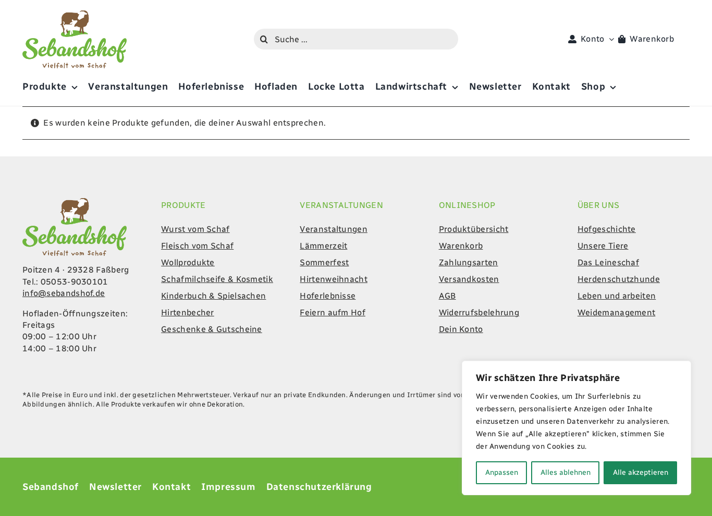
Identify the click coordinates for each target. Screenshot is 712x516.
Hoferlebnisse (327, 296)
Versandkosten (469, 279)
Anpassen (501, 472)
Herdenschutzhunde (619, 279)
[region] (576, 428)
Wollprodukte (188, 262)
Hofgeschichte (607, 229)
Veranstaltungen (333, 229)
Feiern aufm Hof (332, 312)
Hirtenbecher (187, 312)
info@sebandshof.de (63, 293)
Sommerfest (324, 262)
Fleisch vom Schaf (197, 246)
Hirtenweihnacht (333, 279)
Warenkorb (461, 246)
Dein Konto (461, 329)
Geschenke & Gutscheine (211, 329)
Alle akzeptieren (640, 472)
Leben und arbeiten (617, 296)
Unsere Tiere (603, 246)
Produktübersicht (474, 229)
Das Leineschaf (608, 262)
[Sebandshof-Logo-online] (74, 202)
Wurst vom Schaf (195, 229)
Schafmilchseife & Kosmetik (217, 279)
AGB (447, 296)
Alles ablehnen (566, 472)
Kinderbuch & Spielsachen (213, 296)
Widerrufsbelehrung (479, 312)
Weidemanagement (617, 312)
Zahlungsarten (468, 262)
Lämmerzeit (323, 246)
